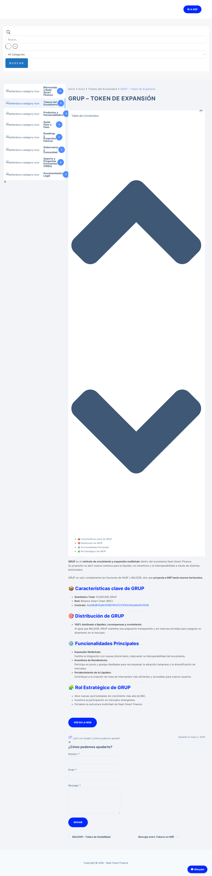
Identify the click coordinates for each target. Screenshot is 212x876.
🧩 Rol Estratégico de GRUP (92, 551)
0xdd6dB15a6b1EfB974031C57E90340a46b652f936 (118, 605)
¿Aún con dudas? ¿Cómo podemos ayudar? (96, 738)
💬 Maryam (197, 869)
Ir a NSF (192, 9)
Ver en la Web (82, 722)
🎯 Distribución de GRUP (90, 543)
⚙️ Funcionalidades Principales (93, 547)
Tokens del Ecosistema (102, 88)
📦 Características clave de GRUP (95, 539)
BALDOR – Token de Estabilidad (91, 836)
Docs (81, 88)
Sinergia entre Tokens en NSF (156, 836)
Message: (74, 785)
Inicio (71, 88)
